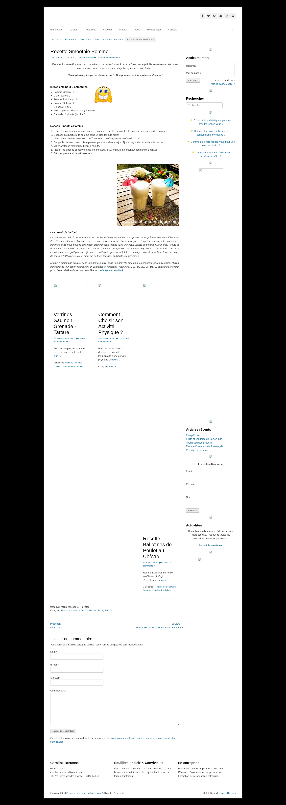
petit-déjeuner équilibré (111, 270)
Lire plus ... (114, 359)
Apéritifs (68, 362)
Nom (53, 651)
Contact (172, 29)
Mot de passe (193, 72)
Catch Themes (228, 793)
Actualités (204, 545)
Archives (217, 545)
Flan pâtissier (193, 435)
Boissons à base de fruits (109, 39)
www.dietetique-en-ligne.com (85, 793)
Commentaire (58, 690)
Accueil (57, 39)
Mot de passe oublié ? (223, 83)
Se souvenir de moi (224, 80)
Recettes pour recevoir (73, 366)
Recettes (108, 29)
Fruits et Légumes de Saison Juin (204, 438)
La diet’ (73, 29)
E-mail (54, 664)
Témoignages (154, 29)
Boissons (86, 39)
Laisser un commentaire (108, 57)
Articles (123, 29)
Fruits (100, 610)
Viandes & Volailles (161, 590)
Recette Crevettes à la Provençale (204, 446)
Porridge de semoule (197, 450)
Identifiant (191, 65)
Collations (91, 610)
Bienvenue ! (56, 29)
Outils (137, 29)
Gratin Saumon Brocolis (199, 442)
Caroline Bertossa (85, 57)
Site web (55, 677)
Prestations (90, 29)
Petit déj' (109, 610)
